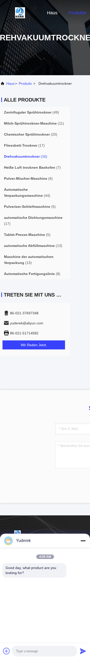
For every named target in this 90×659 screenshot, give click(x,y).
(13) (33, 246)
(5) (30, 207)
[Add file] (6, 650)
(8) (32, 274)
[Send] (83, 650)
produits (25, 83)
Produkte (77, 12)
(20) (30, 134)
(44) (27, 192)
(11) (34, 123)
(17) (24, 145)
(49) (31, 112)
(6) (28, 178)
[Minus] (83, 541)
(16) (25, 156)
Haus (52, 12)
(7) (32, 167)
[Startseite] (20, 13)
